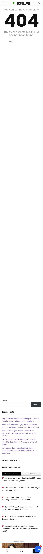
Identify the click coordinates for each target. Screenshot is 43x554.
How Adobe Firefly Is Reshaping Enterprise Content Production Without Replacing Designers (19, 450)
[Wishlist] (7, 551)
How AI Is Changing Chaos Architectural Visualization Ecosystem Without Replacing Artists (19, 433)
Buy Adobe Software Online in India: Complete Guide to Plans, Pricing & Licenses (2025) (20, 528)
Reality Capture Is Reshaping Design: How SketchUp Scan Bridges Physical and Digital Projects (19, 442)
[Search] (39, 3)
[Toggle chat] (38, 549)
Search (4, 400)
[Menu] (2, 3)
